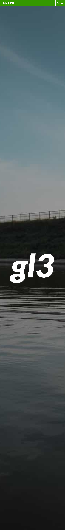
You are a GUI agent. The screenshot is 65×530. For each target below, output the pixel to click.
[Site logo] (8, 3)
